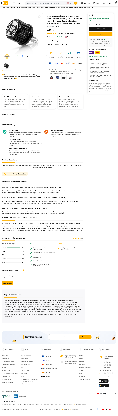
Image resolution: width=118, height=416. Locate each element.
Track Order (6, 370)
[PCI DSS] (6, 396)
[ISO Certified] (19, 396)
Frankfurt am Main (85, 367)
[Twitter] (106, 409)
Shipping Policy (6, 376)
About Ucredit (25, 370)
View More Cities (84, 379)
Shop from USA (6, 405)
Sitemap (4, 367)
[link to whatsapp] (17, 56)
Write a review (7, 283)
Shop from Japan (29, 405)
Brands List (24, 359)
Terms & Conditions (45, 409)
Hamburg (82, 359)
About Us (5, 356)
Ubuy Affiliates (26, 384)
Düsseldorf (82, 376)
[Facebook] (97, 409)
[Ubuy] (4, 3)
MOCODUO (50, 14)
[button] (86, 3)
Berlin (81, 356)
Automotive (13, 7)
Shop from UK (17, 405)
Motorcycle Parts (22, 7)
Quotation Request (8, 362)
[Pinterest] (109, 409)
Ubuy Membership (7, 382)
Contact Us (5, 359)
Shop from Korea (56, 405)
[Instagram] (100, 409)
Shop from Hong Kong (42, 405)
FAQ (22, 367)
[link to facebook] (22, 56)
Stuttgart (82, 370)
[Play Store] (104, 386)
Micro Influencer (7, 379)
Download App (26, 356)
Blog (22, 376)
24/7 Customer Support (108, 357)
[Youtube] (103, 409)
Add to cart (100, 29)
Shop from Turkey (81, 405)
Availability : (51, 37)
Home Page (5, 7)
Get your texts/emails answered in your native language (108, 364)
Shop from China (68, 405)
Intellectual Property (8, 364)
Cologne (82, 364)
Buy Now (70, 73)
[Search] (75, 3)
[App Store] (104, 381)
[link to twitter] (27, 56)
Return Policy (25, 364)
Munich (81, 362)
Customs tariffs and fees (10, 373)
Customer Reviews (27, 362)
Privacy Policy (57, 409)
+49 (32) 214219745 (107, 373)
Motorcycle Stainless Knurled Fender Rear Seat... (80, 7)
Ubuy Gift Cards (26, 373)
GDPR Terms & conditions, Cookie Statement (29, 380)
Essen (81, 373)
